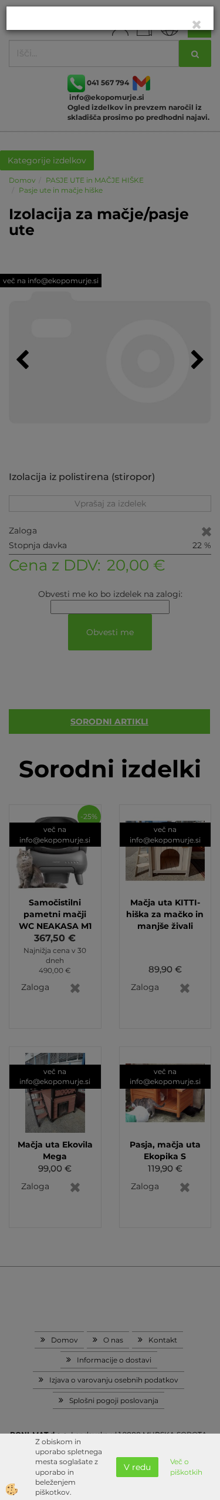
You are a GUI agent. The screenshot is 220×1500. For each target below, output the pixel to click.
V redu (137, 1467)
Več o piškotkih (186, 1466)
